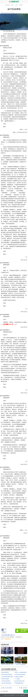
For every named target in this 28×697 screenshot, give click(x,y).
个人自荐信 (17, 678)
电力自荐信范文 (5, 672)
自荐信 (21, 5)
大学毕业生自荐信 (5, 681)
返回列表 (25, 687)
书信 (16, 5)
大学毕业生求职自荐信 (20, 674)
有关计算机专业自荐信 (6, 674)
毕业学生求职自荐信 (6, 683)
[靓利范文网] (14, 2)
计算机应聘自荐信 (19, 683)
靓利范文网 (12, 695)
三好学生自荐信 (8, 687)
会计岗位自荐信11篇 (19, 681)
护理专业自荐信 (5, 678)
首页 (12, 5)
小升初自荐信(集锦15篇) (7, 676)
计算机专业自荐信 (19, 676)
